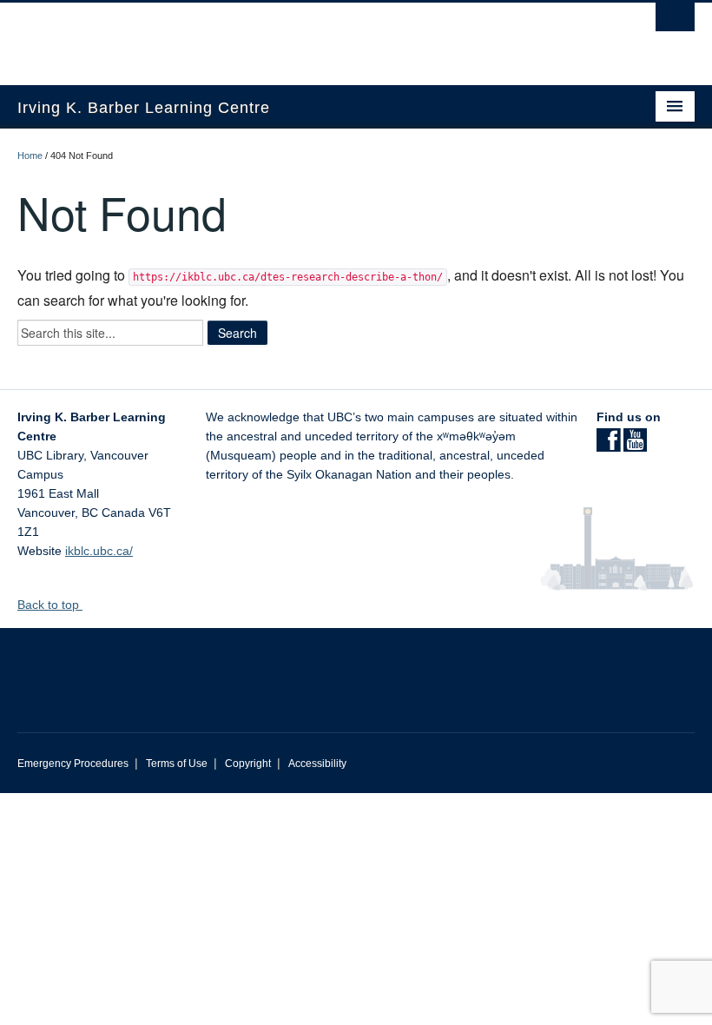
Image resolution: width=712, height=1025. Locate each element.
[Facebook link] (608, 446)
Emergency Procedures (73, 763)
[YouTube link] (635, 446)
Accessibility (317, 763)
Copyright (248, 763)
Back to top (49, 605)
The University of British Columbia (305, 36)
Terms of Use (177, 763)
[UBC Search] (675, 22)
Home (30, 155)
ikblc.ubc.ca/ (99, 551)
